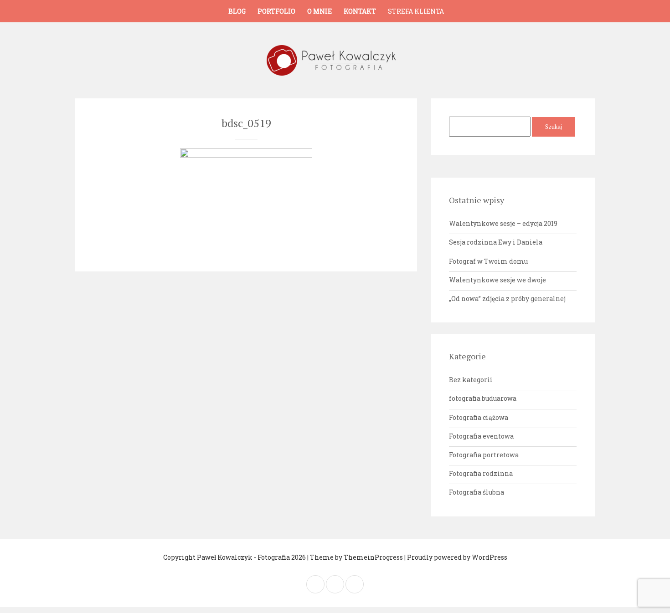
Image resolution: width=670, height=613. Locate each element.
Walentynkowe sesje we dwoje (497, 280)
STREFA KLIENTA (416, 11)
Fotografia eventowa (481, 436)
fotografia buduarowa (482, 398)
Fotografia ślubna (476, 492)
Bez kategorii (471, 379)
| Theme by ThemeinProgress (355, 557)
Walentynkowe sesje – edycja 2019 (503, 223)
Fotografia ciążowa (478, 417)
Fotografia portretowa (484, 454)
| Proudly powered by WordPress (455, 557)
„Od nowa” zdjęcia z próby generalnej (507, 298)
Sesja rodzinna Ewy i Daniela (495, 242)
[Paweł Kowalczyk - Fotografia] (335, 60)
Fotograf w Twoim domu (488, 261)
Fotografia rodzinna (481, 473)
